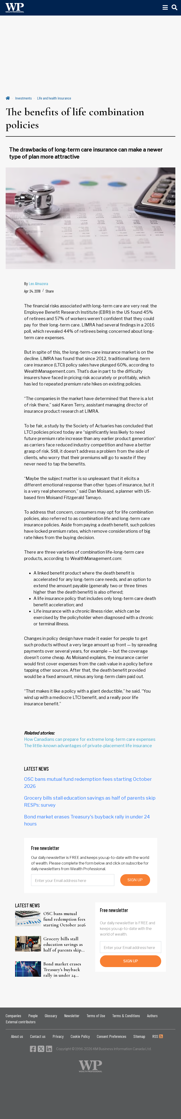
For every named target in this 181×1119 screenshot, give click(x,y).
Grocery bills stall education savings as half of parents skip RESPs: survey (63, 944)
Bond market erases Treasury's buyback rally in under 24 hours (62, 969)
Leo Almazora (38, 283)
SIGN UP (135, 880)
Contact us (37, 1036)
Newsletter (71, 1015)
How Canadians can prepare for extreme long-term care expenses (89, 739)
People (33, 1015)
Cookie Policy (80, 1036)
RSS (155, 1036)
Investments (23, 98)
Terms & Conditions (126, 1015)
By (36, 283)
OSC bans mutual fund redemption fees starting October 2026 (64, 919)
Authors (152, 1015)
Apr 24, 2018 (32, 291)
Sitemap (139, 1036)
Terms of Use (95, 1015)
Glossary (51, 1015)
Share (49, 291)
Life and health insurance (54, 98)
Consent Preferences (111, 1036)
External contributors (21, 1021)
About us (17, 1036)
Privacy (58, 1036)
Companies (13, 1015)
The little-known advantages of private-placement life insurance (88, 745)
